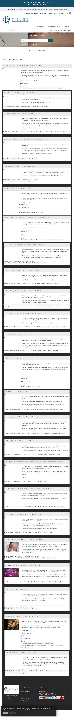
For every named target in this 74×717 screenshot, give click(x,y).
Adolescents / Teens (49, 643)
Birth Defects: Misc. (11, 670)
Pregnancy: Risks (26, 386)
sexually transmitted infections (36, 171)
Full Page (22, 86)
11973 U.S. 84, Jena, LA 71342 (14, 9)
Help (32, 13)
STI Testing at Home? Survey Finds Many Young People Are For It (23, 113)
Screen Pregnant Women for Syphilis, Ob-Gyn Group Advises (23, 313)
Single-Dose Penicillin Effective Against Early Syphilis (19, 93)
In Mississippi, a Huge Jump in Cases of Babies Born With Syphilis (25, 539)
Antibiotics (41, 106)
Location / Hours (52, 13)
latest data (60, 598)
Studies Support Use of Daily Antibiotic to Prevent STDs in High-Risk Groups (27, 217)
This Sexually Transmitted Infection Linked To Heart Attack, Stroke (23, 65)
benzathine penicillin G (39, 102)
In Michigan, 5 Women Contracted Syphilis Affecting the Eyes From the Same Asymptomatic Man (34, 462)
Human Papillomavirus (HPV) (43, 645)
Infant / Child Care (35, 557)
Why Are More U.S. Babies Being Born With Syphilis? (21, 652)
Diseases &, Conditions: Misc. (32, 670)
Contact (66, 27)
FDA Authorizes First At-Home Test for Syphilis (17, 188)
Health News (27, 44)
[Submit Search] (50, 40)
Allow (5, 713)
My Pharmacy (41, 27)
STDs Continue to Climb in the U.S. (16, 589)
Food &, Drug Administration (44, 433)
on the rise (33, 275)
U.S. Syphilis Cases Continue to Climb (16, 391)
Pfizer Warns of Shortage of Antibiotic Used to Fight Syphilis (23, 565)
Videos (36, 44)
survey (25, 450)
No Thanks (12, 713)
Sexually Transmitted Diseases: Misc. (46, 131)
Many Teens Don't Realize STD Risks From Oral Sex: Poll (22, 616)
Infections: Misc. (49, 670)
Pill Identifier (37, 13)
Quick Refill (44, 13)
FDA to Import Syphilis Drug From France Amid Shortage (22, 417)
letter (25, 428)
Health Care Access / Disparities (13, 557)
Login (66, 13)
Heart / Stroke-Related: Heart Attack (29, 88)
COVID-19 (30, 297)
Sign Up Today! (61, 13)
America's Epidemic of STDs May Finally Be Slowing (19, 166)
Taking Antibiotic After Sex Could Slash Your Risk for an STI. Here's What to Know (29, 489)
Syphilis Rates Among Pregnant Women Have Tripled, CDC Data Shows (26, 358)
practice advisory (28, 323)
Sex (41, 239)
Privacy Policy (24, 700)
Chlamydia (62, 131)
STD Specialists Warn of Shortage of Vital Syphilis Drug (21, 441)
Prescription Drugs (56, 433)
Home (51, 30)
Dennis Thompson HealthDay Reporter (30, 80)
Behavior (24, 158)
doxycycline (46, 222)
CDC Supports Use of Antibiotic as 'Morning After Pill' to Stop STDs (24, 244)
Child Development (20, 670)
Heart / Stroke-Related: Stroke (45, 88)
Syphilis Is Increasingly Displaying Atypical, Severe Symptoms (22, 270)
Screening (66, 670)
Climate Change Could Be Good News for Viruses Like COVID (23, 291)
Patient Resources (54, 27)
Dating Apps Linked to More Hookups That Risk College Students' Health (25, 139)
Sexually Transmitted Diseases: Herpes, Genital (33, 643)
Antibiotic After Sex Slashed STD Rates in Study (19, 334)
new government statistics (62, 396)
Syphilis (54, 88)
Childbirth (34, 386)
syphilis (49, 98)
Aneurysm (60, 88)
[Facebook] (70, 13)
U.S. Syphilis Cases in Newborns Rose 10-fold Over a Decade (23, 514)
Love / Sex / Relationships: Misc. (29, 645)
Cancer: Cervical (59, 645)
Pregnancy (58, 326)
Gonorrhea (68, 131)
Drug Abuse (42, 670)
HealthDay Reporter (25, 202)
